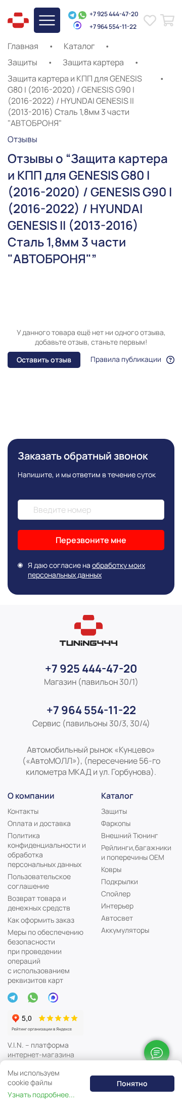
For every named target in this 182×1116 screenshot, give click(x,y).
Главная (23, 46)
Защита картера (93, 62)
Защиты (22, 62)
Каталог (79, 46)
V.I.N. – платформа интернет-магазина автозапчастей (41, 1054)
